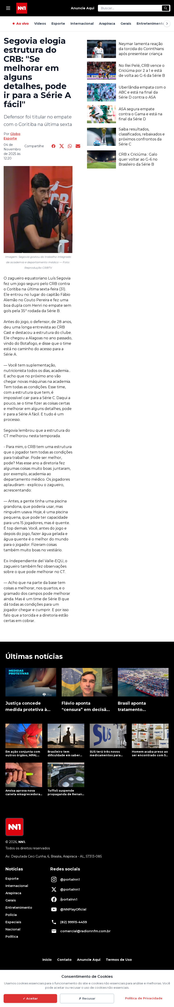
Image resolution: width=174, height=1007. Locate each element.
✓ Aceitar (30, 998)
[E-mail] (78, 146)
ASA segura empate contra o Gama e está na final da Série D (140, 114)
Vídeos (40, 24)
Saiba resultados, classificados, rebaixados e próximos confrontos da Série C (142, 136)
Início (47, 960)
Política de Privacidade (143, 998)
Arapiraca (107, 24)
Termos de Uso (119, 960)
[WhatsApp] (70, 146)
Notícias (14, 869)
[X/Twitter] (61, 146)
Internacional (82, 24)
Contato (64, 960)
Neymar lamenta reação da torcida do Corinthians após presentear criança (141, 49)
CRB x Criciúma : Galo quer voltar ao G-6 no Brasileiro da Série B (138, 159)
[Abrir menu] (8, 8)
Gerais (126, 24)
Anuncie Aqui (82, 8)
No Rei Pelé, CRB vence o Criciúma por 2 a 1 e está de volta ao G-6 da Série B (142, 70)
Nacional (12, 929)
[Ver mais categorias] (167, 23)
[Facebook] (53, 146)
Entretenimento (151, 24)
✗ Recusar (87, 998)
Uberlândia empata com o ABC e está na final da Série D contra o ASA (142, 92)
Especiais (13, 922)
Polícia (11, 915)
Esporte (58, 24)
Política (11, 937)
